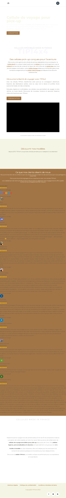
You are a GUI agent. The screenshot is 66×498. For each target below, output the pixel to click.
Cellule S (37, 64)
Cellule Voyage (33, 68)
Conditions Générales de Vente (47, 485)
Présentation (14, 98)
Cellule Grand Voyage (34, 70)
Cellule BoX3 (11, 64)
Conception (13, 33)
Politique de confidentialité (28, 485)
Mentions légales (13, 485)
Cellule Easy (50, 66)
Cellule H (9, 66)
